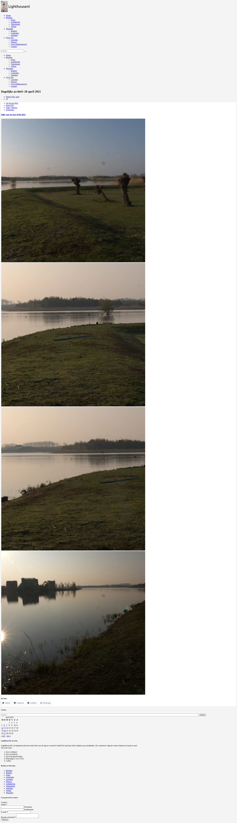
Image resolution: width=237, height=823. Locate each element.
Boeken (14, 31)
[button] (16, 6)
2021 (13, 97)
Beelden (9, 18)
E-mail (4, 812)
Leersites (14, 40)
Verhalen (14, 35)
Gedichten (15, 33)
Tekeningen (15, 24)
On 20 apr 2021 (12, 103)
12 (2, 728)
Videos (13, 26)
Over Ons (10, 38)
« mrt (3, 736)
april (17, 97)
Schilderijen (15, 22)
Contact (14, 46)
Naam (4, 805)
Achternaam (28, 809)
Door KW (10, 105)
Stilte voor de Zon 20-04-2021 (13, 115)
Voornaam (28, 807)
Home (8, 15)
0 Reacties (10, 110)
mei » (9, 736)
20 (5, 731)
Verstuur (5, 820)
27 (5, 733)
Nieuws (14, 42)
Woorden (9, 29)
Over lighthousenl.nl (19, 44)
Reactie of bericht (8, 817)
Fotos (13, 20)
